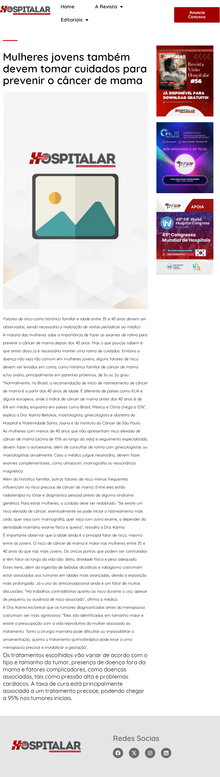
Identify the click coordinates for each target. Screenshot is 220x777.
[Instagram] (150, 753)
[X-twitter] (134, 753)
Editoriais (71, 20)
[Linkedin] (166, 753)
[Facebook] (118, 753)
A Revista (106, 6)
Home (67, 6)
